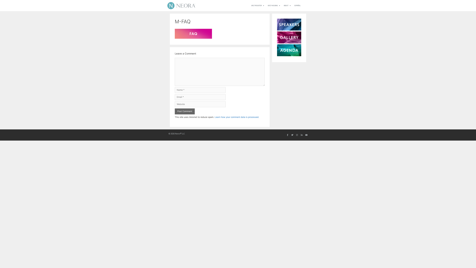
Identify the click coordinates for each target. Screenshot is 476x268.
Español (297, 5)
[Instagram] (297, 135)
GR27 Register (256, 5)
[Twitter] (292, 135)
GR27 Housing (273, 5)
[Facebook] (288, 135)
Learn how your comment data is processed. (237, 117)
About (286, 5)
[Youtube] (306, 135)
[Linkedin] (302, 135)
